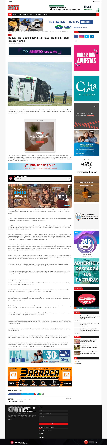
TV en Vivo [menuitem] (45, 14)
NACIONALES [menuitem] (38, 14)
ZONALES (13, 31)
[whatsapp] (97, 1)
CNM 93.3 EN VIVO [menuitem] (17, 14)
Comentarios (78, 363)
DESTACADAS (14, 390)
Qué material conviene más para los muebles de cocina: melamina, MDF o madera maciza (89, 352)
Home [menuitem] (10, 14)
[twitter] (98, 1)
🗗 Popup (91, 442)
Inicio (9, 31)
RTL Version (10, 1)
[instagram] (95, 1)
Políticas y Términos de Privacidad (45, 430)
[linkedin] (92, 36)
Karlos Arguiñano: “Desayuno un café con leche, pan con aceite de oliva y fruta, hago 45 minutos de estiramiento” (89, 317)
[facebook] (93, 1)
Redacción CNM (12, 43)
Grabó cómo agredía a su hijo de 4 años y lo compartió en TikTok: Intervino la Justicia (88, 340)
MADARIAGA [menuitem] (25, 14)
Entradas (78, 361)
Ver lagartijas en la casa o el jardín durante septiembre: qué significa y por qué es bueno (88, 346)
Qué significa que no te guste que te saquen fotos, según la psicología (89, 323)
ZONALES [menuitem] (32, 14)
